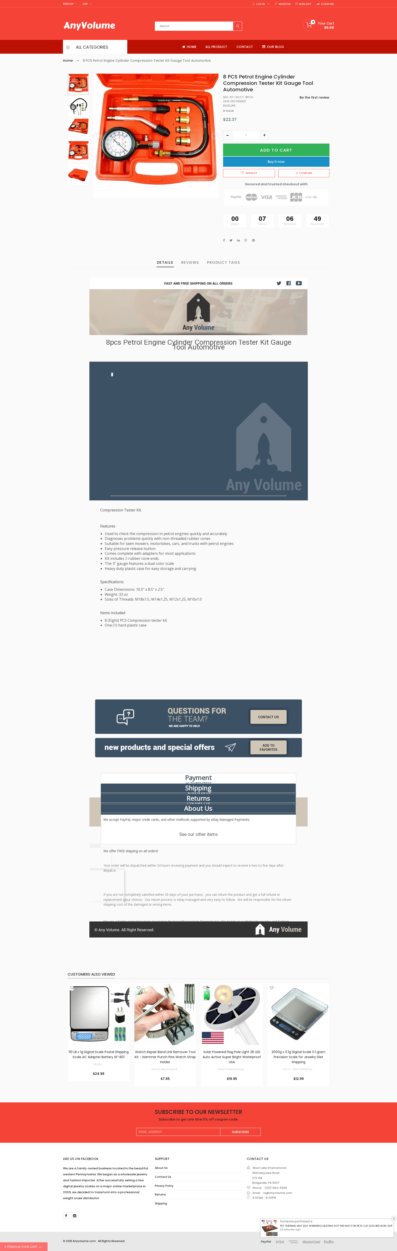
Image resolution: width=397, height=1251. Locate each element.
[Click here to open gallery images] (214, 79)
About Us (198, 808)
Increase (264, 135)
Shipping (198, 787)
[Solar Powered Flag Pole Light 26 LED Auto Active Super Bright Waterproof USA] (232, 1014)
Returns (198, 798)
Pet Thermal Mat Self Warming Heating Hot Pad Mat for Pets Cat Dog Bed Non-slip (336, 1226)
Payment (198, 777)
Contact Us (163, 1177)
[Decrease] (227, 135)
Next (214, 136)
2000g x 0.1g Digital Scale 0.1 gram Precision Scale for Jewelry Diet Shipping (299, 1057)
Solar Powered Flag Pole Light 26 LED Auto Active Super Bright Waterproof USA (232, 1057)
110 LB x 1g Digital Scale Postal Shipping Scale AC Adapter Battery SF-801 (99, 1054)
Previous (97, 136)
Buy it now (276, 161)
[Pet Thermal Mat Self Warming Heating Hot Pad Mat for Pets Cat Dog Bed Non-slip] (270, 1228)
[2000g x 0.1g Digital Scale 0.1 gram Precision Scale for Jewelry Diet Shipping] (298, 1014)
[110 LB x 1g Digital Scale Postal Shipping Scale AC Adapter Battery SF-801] (98, 1014)
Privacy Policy (164, 1186)
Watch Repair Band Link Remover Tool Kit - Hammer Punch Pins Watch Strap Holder (165, 1057)
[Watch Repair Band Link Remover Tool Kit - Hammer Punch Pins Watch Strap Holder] (165, 1014)
